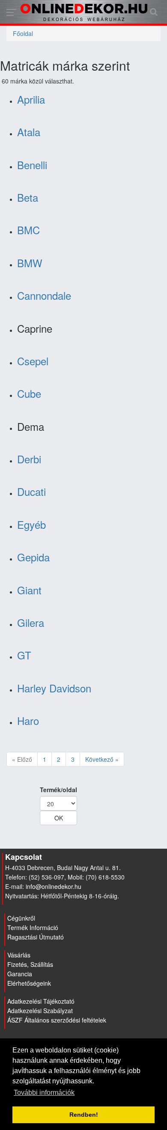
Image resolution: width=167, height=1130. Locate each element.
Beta (27, 197)
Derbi (29, 458)
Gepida (33, 556)
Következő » (102, 759)
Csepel (32, 360)
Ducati (31, 491)
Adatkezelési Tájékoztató (41, 1001)
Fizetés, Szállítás (30, 964)
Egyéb (31, 524)
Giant (29, 589)
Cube (29, 393)
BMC (28, 229)
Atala (28, 131)
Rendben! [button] (83, 1114)
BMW (29, 262)
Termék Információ (32, 927)
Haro (28, 720)
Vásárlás (18, 955)
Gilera (30, 622)
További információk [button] (44, 1092)
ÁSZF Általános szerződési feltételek (56, 1020)
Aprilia (31, 99)
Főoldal (23, 33)
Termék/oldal (58, 789)
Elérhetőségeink (29, 983)
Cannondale (44, 295)
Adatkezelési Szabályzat (40, 1010)
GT (24, 654)
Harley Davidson (54, 687)
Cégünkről (21, 918)
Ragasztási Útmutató (35, 937)
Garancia (19, 973)
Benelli (32, 164)
